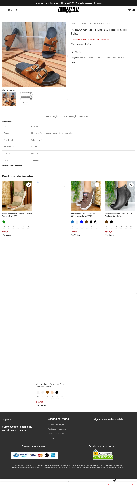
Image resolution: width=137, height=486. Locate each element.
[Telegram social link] (100, 62)
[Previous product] (127, 23)
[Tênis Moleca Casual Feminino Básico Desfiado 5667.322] (86, 196)
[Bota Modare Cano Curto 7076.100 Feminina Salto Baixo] (120, 196)
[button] (67, 55)
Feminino (84, 58)
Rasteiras (100, 58)
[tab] (52, 116)
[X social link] (82, 62)
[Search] (16, 10)
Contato (51, 438)
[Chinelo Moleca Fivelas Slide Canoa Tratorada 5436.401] (51, 281)
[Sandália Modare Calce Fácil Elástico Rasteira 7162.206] (17, 196)
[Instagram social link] (99, 426)
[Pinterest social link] (87, 62)
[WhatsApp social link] (95, 62)
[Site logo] (68, 10)
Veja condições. (97, 3)
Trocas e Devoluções (56, 425)
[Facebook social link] (78, 62)
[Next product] (133, 23)
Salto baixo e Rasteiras (101, 23)
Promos (84, 23)
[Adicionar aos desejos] (28, 184)
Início (73, 23)
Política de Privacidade (57, 429)
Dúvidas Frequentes (56, 434)
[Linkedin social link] (91, 62)
